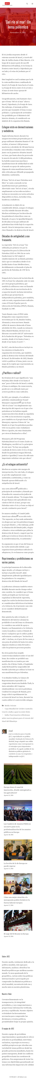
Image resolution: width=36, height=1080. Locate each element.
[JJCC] (7, 4)
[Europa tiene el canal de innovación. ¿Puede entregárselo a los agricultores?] (18, 783)
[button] (27, 4)
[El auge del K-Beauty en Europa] (18, 929)
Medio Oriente (10, 706)
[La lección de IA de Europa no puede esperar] (18, 859)
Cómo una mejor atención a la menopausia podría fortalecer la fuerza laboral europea (17, 900)
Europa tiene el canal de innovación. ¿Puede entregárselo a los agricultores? (17, 790)
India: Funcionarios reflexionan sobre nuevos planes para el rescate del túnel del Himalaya (17, 718)
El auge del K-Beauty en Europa (16, 934)
